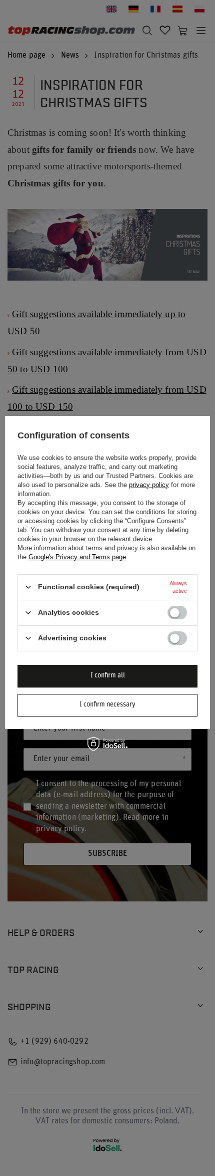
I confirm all (107, 675)
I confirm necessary (108, 705)
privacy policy (149, 485)
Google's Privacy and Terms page (77, 557)
